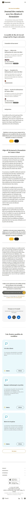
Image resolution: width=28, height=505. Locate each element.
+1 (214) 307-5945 (14, 487)
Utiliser (20, 371)
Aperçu (8, 371)
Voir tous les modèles (14, 8)
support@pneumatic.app (14, 489)
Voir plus (14, 451)
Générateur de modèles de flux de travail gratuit (15, 296)
